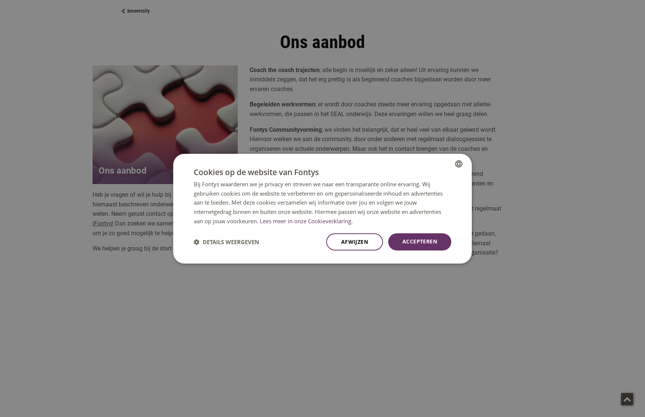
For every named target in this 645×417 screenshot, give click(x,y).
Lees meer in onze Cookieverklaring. (306, 221)
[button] (226, 242)
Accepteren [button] (419, 241)
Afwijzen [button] (354, 241)
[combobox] (458, 163)
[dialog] (322, 208)
